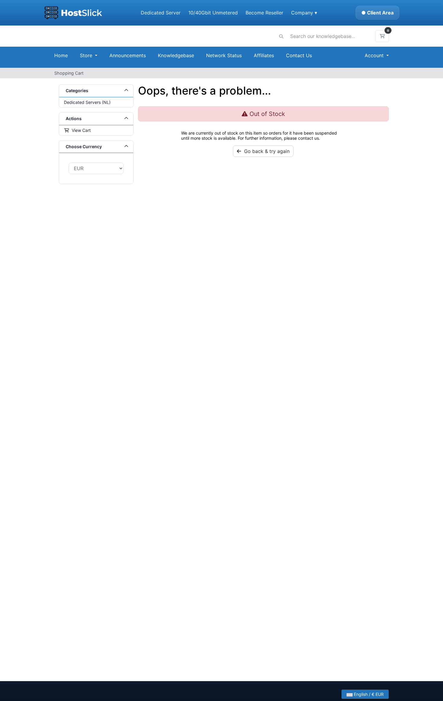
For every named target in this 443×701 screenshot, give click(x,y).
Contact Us (299, 55)
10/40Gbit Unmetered (213, 13)
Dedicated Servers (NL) (87, 102)
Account (375, 55)
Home (61, 55)
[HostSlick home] (73, 12)
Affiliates (264, 55)
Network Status (224, 55)
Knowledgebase (176, 55)
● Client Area (377, 13)
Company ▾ (304, 13)
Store (87, 55)
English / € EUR (368, 694)
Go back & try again (265, 151)
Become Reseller (264, 13)
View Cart (80, 130)
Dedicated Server (161, 13)
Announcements (127, 55)
